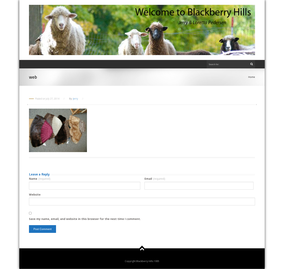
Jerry (75, 98)
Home (251, 77)
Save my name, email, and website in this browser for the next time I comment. (85, 219)
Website (35, 194)
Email (155, 178)
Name (39, 178)
